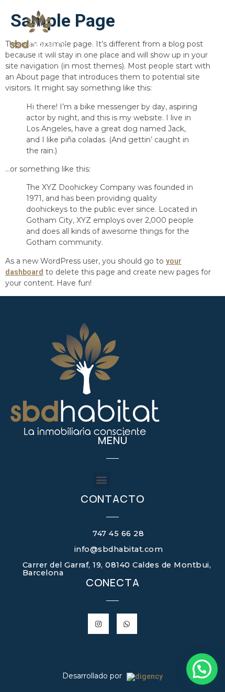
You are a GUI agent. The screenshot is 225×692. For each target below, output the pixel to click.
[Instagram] (98, 624)
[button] (101, 480)
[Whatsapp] (127, 624)
